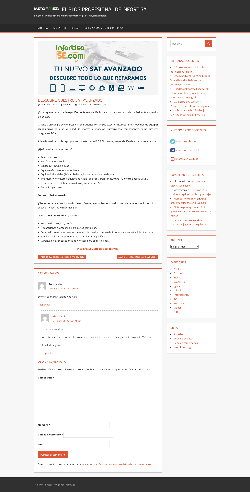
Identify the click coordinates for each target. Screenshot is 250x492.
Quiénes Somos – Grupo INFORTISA (103, 28)
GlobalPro (59, 28)
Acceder (178, 334)
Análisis (178, 269)
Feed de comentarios (186, 343)
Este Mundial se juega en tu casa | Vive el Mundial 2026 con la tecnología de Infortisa (191, 80)
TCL (176, 299)
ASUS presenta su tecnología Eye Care (136, 257)
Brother (178, 273)
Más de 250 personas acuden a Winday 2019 (62, 257)
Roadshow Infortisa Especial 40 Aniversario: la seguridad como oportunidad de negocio (189, 93)
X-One (177, 312)
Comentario (46, 377)
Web (40, 444)
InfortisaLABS (181, 294)
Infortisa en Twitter (186, 141)
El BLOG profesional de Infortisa (104, 9)
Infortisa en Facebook (187, 150)
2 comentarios (99, 104)
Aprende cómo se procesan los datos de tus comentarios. (119, 464)
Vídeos (177, 307)
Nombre (44, 425)
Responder (44, 304)
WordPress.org (182, 347)
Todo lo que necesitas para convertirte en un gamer (191, 211)
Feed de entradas (184, 338)
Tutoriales (179, 303)
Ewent (177, 277)
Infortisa (42, 28)
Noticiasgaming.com (185, 207)
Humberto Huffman (185, 198)
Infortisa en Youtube (186, 158)
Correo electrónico (50, 434)
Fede (177, 220)
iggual (75, 28)
